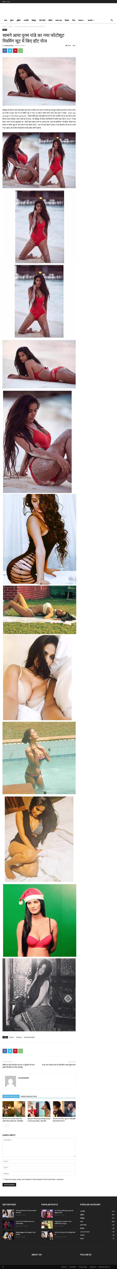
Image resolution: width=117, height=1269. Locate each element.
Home (5, 26)
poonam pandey (29, 1037)
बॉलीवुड (34, 20)
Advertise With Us (104, 1267)
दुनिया (11, 20)
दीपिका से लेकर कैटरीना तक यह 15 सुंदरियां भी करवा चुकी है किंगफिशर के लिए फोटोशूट (19, 1066)
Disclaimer (72, 1267)
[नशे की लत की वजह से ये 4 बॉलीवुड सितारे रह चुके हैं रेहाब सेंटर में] (47, 1235)
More (90, 20)
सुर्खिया (19, 20)
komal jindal (9, 45)
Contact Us (92, 1267)
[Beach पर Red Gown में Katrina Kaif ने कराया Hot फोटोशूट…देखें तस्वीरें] (39, 1109)
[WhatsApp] (20, 50)
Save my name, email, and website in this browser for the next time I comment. (34, 1179)
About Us (64, 1267)
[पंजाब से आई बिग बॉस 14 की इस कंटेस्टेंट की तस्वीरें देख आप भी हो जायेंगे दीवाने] (8, 1214)
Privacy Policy (82, 1267)
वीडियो (50, 20)
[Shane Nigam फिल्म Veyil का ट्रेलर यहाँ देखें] (8, 1235)
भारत (5, 20)
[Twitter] (10, 50)
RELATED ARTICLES (11, 1096)
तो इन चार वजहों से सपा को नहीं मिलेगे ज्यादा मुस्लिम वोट (59, 1065)
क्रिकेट (67, 20)
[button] (111, 20)
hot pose (19, 1037)
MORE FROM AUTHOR (29, 1096)
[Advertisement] (97, 43)
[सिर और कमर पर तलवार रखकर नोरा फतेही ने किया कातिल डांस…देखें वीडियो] (14, 1109)
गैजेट (73, 20)
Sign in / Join (6, 1)
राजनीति (26, 20)
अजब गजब (58, 20)
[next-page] (7, 1125)
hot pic (11, 1037)
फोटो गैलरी (42, 20)
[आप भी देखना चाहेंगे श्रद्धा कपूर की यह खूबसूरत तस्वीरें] (47, 1214)
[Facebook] (5, 50)
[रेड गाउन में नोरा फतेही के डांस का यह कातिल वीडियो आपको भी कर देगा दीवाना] (8, 1224)
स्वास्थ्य (80, 20)
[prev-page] (4, 1125)
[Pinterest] (15, 50)
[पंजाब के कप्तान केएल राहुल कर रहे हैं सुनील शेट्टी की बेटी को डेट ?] (64, 1109)
